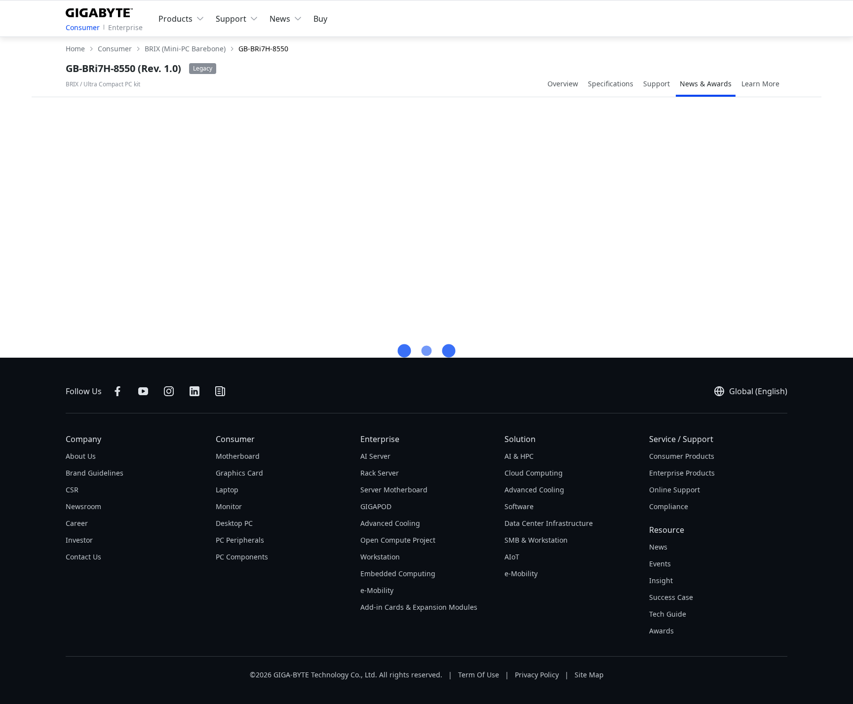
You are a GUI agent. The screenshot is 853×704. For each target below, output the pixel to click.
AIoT (511, 556)
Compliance (668, 506)
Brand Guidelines (94, 473)
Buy (320, 18)
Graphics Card (239, 473)
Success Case (671, 597)
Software (519, 506)
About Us (81, 456)
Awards (661, 630)
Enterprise (125, 27)
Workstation (380, 556)
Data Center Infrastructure (548, 523)
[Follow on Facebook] (117, 391)
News (658, 547)
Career (77, 523)
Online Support (674, 489)
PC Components (242, 556)
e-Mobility (376, 590)
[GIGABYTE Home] (101, 10)
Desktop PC (234, 523)
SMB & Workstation (536, 540)
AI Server (375, 456)
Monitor (229, 506)
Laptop (227, 489)
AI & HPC (519, 456)
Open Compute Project (397, 540)
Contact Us (83, 556)
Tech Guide (667, 614)
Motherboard (238, 456)
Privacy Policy (537, 674)
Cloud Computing (533, 473)
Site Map (589, 674)
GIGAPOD (375, 506)
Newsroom (83, 506)
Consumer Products (681, 456)
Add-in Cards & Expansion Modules (418, 607)
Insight (661, 580)
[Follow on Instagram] (169, 391)
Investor (79, 540)
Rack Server (379, 473)
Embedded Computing (397, 573)
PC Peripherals (240, 540)
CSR (72, 489)
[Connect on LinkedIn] (194, 391)
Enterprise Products (682, 473)
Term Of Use (478, 674)
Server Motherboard (393, 489)
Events (660, 563)
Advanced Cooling (390, 523)
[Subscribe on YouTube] (143, 391)
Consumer (83, 27)
